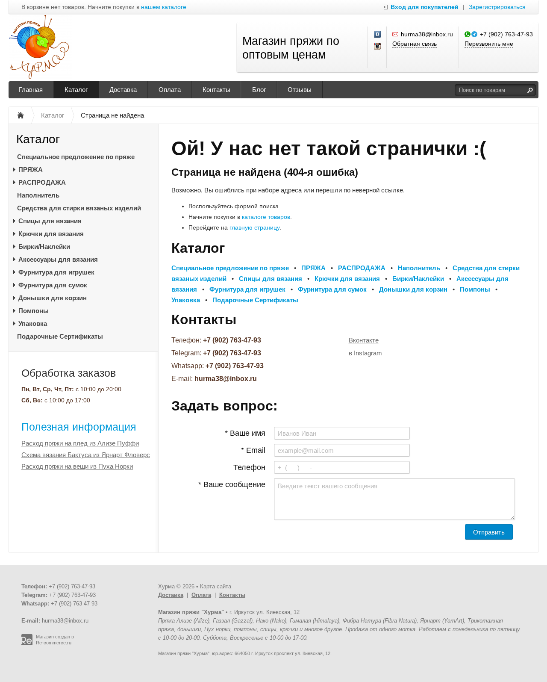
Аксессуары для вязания (58, 259)
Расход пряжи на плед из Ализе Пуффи (80, 443)
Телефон (249, 467)
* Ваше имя (245, 433)
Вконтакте (364, 340)
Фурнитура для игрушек (56, 272)
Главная (31, 89)
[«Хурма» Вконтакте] (378, 34)
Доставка (123, 89)
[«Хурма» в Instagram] (378, 46)
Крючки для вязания (51, 233)
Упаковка (32, 323)
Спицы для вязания (50, 220)
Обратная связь (414, 43)
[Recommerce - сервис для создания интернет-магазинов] (26, 643)
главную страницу (254, 227)
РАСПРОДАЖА (42, 182)
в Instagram (365, 353)
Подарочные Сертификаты (60, 336)
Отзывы (300, 89)
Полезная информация (78, 427)
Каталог (76, 89)
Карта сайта (215, 586)
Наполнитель (38, 195)
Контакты (216, 89)
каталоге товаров (266, 216)
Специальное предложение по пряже (76, 156)
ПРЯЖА (30, 169)
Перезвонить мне (489, 43)
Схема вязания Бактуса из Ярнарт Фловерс (85, 454)
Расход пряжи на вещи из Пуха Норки (77, 466)
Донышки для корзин (52, 297)
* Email (253, 450)
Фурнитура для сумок (52, 285)
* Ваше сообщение (231, 484)
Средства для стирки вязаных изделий (79, 208)
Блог (259, 89)
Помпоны (33, 310)
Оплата (170, 89)
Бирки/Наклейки (44, 246)
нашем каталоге (163, 7)
